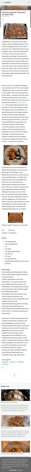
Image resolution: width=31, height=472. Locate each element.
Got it (20, 470)
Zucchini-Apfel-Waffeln (7, 428)
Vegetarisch (5, 364)
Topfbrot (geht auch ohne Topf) (9, 402)
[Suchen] (29, 2)
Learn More (13, 470)
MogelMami (7, 2)
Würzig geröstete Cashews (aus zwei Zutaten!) (12, 453)
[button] (3, 20)
